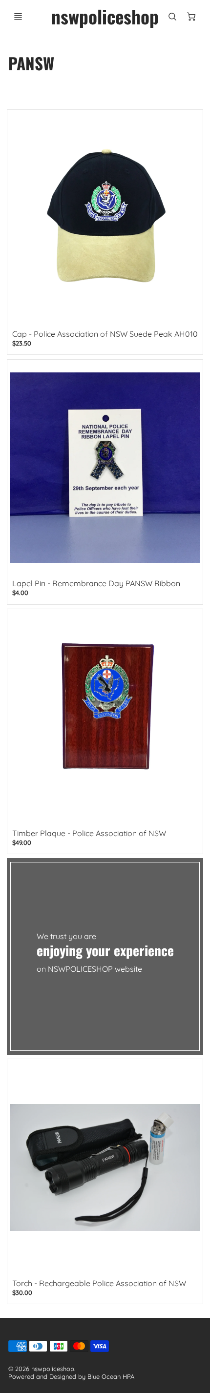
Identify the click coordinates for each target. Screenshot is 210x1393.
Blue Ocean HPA (110, 1376)
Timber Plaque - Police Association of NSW (89, 833)
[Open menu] (18, 16)
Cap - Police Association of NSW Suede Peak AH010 (105, 334)
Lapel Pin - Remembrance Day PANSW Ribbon (96, 583)
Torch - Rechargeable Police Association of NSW (99, 1283)
